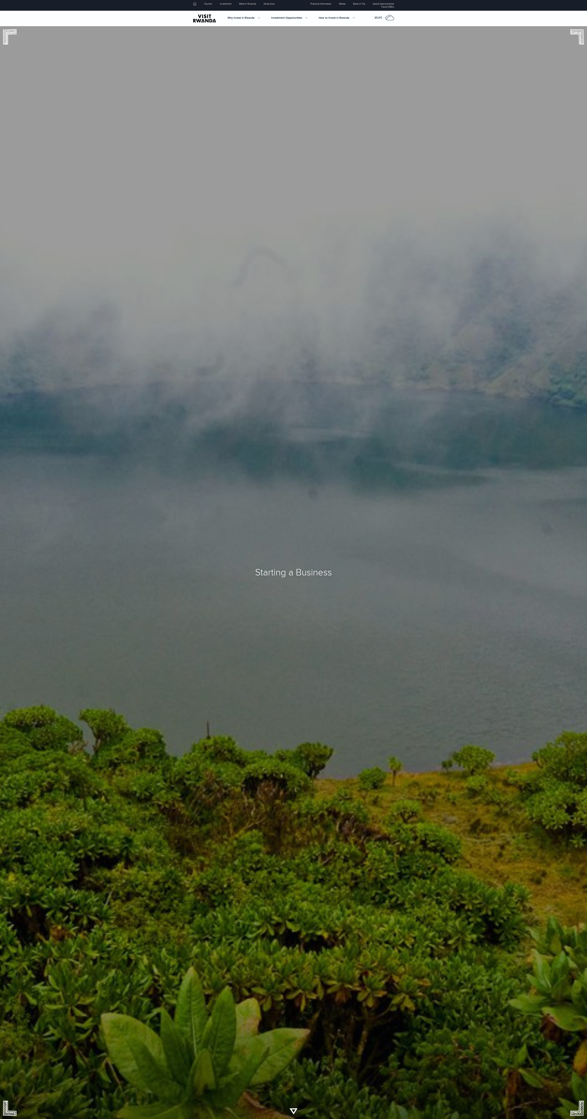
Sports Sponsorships (383, 3)
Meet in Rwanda (247, 3)
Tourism (208, 3)
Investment (225, 3)
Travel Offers (387, 6)
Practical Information (320, 3)
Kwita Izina (269, 3)
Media (342, 3)
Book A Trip (359, 3)
